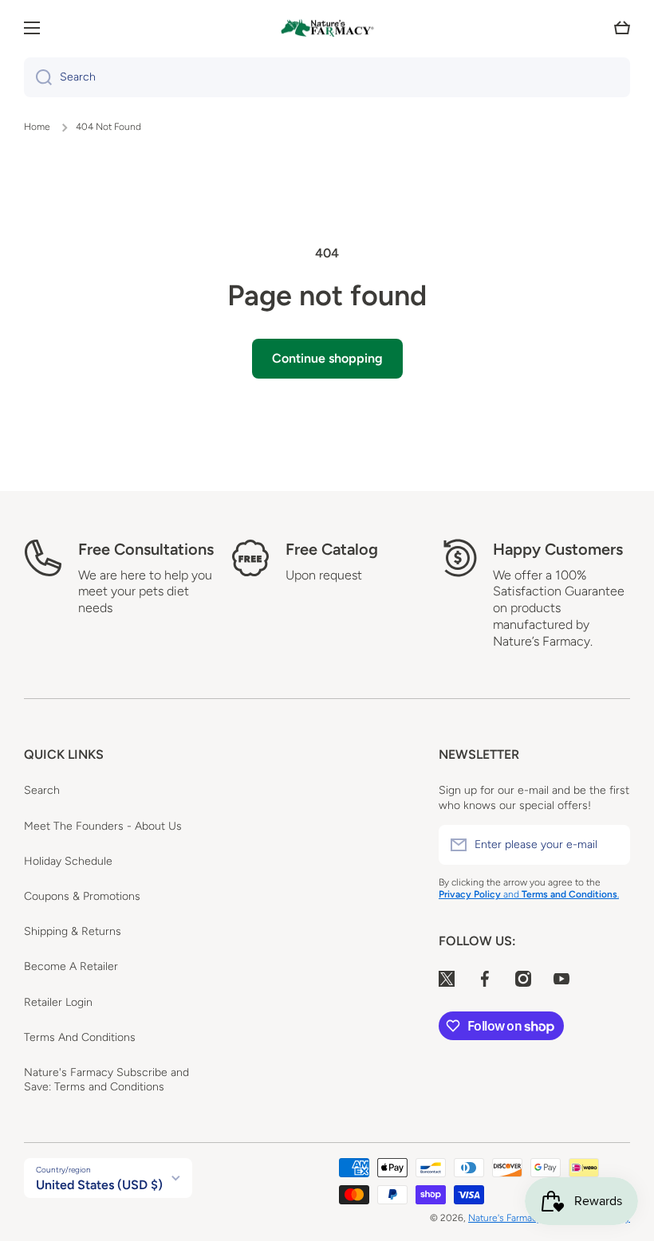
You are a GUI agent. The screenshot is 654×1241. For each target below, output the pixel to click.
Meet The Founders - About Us (103, 826)
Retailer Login (58, 1002)
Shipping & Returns (72, 931)
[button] (622, 28)
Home (37, 126)
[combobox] (327, 77)
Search (42, 790)
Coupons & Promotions (82, 896)
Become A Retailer (71, 966)
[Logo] (327, 28)
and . (561, 894)
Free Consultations (146, 549)
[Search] (38, 77)
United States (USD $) (99, 1184)
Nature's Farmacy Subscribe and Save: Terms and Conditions (106, 1080)
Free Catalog (332, 549)
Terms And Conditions (80, 1037)
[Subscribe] (610, 845)
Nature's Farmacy (505, 1217)
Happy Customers (558, 549)
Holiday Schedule (68, 861)
